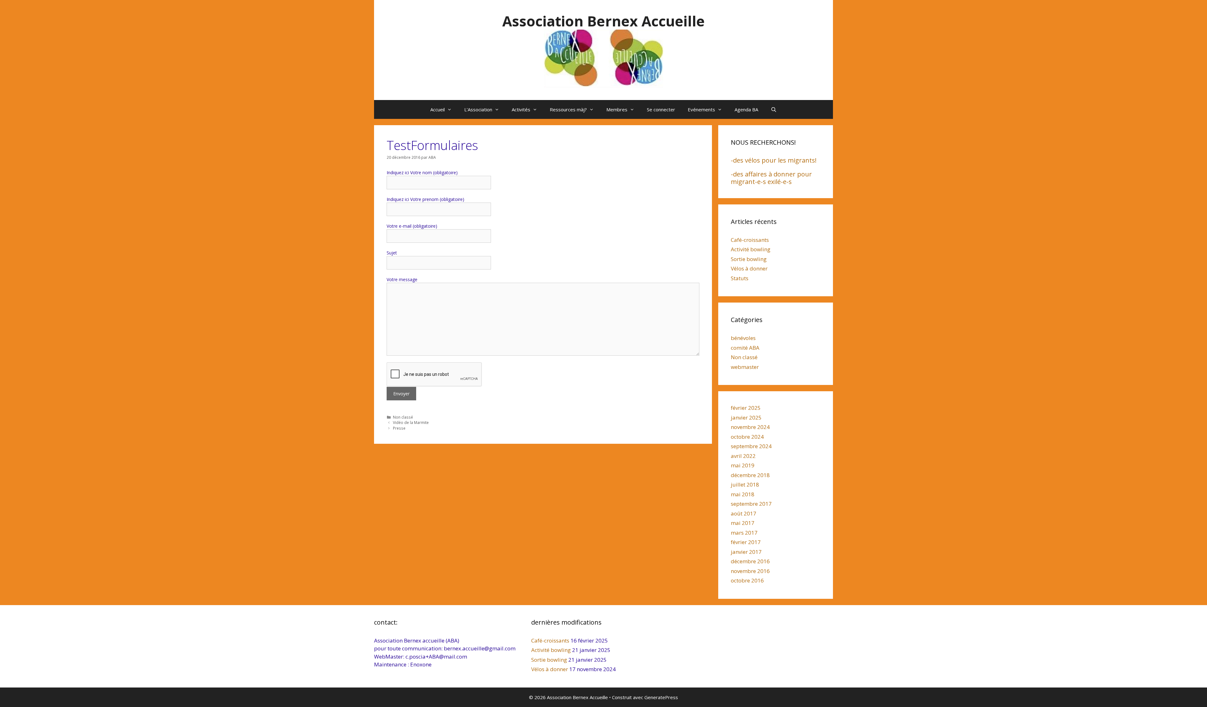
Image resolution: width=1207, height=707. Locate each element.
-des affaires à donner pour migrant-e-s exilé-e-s (771, 178)
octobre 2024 (747, 436)
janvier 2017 (746, 551)
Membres (616, 109)
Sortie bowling (749, 259)
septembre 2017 (751, 503)
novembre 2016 (750, 571)
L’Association (478, 109)
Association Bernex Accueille (603, 21)
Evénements (701, 109)
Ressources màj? (568, 109)
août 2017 (743, 513)
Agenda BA (746, 109)
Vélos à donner (749, 268)
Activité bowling (750, 249)
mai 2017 (742, 522)
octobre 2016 (747, 580)
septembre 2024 (751, 446)
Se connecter (661, 109)
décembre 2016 (750, 561)
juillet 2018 (745, 484)
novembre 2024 (750, 427)
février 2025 (746, 407)
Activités (521, 109)
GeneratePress (661, 697)
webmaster (745, 366)
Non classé (403, 417)
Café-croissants (750, 239)
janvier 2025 (746, 417)
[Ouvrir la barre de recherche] (773, 109)
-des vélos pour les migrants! (774, 160)
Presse (399, 428)
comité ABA (745, 347)
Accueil (437, 109)
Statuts (739, 278)
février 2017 (746, 542)
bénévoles (743, 338)
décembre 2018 (750, 475)
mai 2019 (742, 465)
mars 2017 (744, 532)
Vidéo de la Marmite (411, 422)
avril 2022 (743, 455)
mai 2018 (742, 494)
